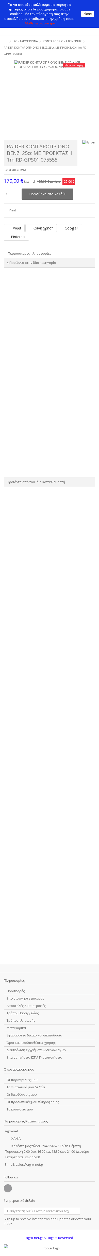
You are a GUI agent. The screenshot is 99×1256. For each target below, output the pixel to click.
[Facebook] (8, 1188)
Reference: (11, 169)
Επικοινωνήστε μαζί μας (25, 998)
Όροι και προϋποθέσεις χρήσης (31, 1043)
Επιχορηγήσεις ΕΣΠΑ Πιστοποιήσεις (34, 1057)
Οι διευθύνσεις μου (22, 1094)
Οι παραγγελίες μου (22, 1080)
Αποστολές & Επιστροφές (26, 1006)
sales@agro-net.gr (29, 1164)
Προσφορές (16, 991)
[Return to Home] (5, 41)
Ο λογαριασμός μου (19, 1069)
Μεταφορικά (16, 1028)
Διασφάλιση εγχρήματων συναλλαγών (36, 1050)
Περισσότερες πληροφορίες (29, 253)
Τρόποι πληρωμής (21, 1020)
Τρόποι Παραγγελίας (23, 1013)
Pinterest (18, 236)
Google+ (71, 228)
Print (12, 210)
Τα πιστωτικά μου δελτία (26, 1087)
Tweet (15, 228)
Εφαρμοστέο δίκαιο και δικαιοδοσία (34, 1035)
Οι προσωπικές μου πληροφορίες (33, 1102)
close (88, 14)
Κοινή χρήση (42, 228)
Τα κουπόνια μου (20, 1109)
